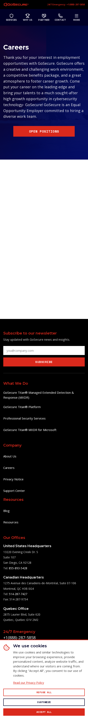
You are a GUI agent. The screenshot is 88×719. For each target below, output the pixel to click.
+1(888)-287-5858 (19, 637)
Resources (10, 522)
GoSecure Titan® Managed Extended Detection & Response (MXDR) (38, 394)
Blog (6, 511)
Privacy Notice (13, 479)
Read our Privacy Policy (28, 682)
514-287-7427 (18, 594)
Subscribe (44, 362)
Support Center (14, 491)
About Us (9, 456)
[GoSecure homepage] (16, 4)
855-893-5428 (18, 568)
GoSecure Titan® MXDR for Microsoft (29, 430)
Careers (9, 468)
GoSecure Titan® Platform (22, 407)
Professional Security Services (24, 418)
